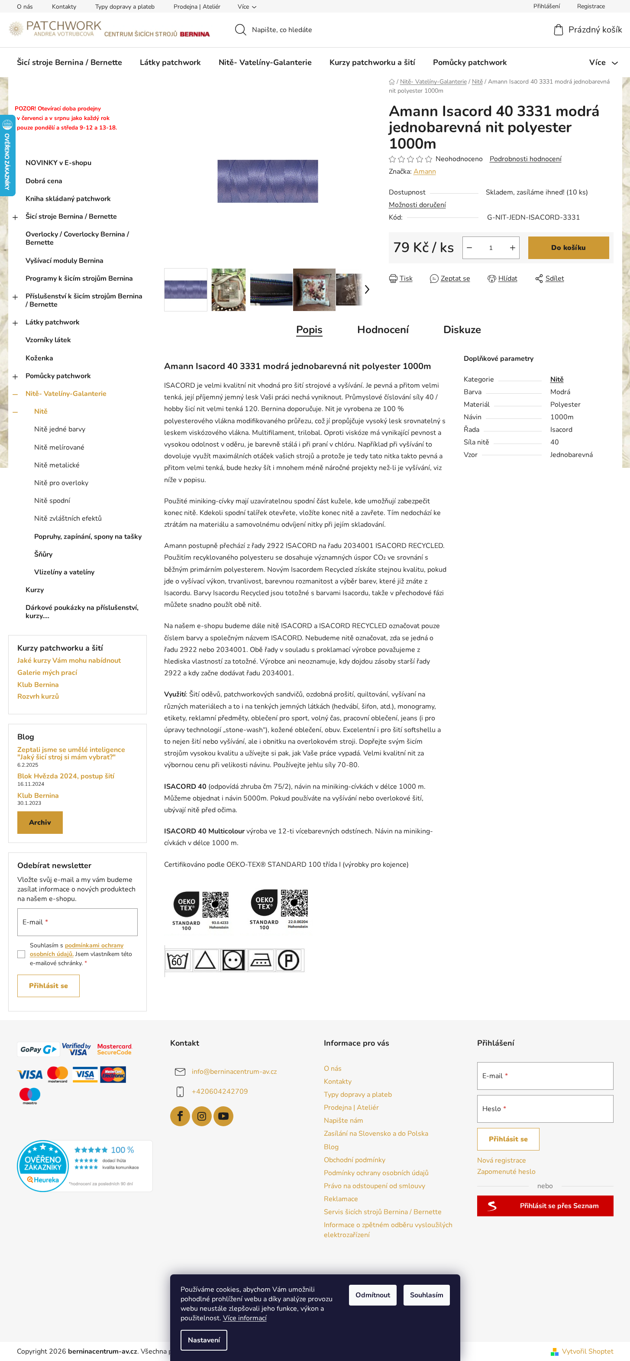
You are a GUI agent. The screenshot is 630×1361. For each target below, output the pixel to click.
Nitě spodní (52, 501)
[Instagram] (202, 1116)
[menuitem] (69, 62)
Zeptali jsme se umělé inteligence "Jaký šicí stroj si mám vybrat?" (71, 754)
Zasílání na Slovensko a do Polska (376, 1133)
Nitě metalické (57, 465)
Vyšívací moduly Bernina (64, 261)
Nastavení (204, 1340)
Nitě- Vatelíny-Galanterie (66, 394)
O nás (25, 7)
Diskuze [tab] (462, 330)
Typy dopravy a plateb (125, 7)
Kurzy (35, 590)
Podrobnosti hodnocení (526, 159)
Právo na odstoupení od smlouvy (374, 1186)
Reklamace (341, 1199)
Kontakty (64, 7)
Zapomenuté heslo (506, 1171)
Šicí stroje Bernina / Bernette (71, 216)
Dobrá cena (44, 181)
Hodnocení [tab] (383, 330)
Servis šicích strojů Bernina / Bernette (383, 1212)
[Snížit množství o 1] (469, 248)
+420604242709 (220, 1091)
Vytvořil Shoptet (588, 1351)
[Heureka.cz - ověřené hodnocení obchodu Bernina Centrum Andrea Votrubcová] (85, 1166)
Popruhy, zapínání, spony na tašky (88, 536)
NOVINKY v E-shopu (58, 163)
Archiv (40, 822)
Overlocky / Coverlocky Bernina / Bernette (77, 238)
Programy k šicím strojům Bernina (79, 278)
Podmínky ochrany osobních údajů (376, 1173)
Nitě (41, 411)
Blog (331, 1147)
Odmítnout (372, 1295)
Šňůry (43, 554)
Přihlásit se (48, 986)
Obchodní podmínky (354, 1160)
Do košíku (568, 248)
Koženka (39, 358)
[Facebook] (180, 1116)
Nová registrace (501, 1160)
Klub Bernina (38, 685)
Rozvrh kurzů (38, 697)
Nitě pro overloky (61, 483)
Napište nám (343, 1120)
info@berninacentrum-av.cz (234, 1071)
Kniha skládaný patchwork (68, 199)
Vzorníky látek (48, 340)
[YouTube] (223, 1116)
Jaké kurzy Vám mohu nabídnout (69, 661)
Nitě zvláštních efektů (68, 518)
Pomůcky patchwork (58, 376)
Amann (425, 171)
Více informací (245, 1318)
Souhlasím (426, 1295)
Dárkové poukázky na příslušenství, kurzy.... (82, 612)
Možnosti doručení (417, 205)
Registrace (591, 6)
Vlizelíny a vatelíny (64, 572)
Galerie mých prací (47, 673)
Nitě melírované (59, 447)
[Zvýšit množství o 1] (512, 248)
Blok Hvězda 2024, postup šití (65, 777)
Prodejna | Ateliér (197, 7)
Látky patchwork (53, 322)
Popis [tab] (309, 330)
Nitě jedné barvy (59, 429)
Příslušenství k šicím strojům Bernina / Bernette (84, 300)
